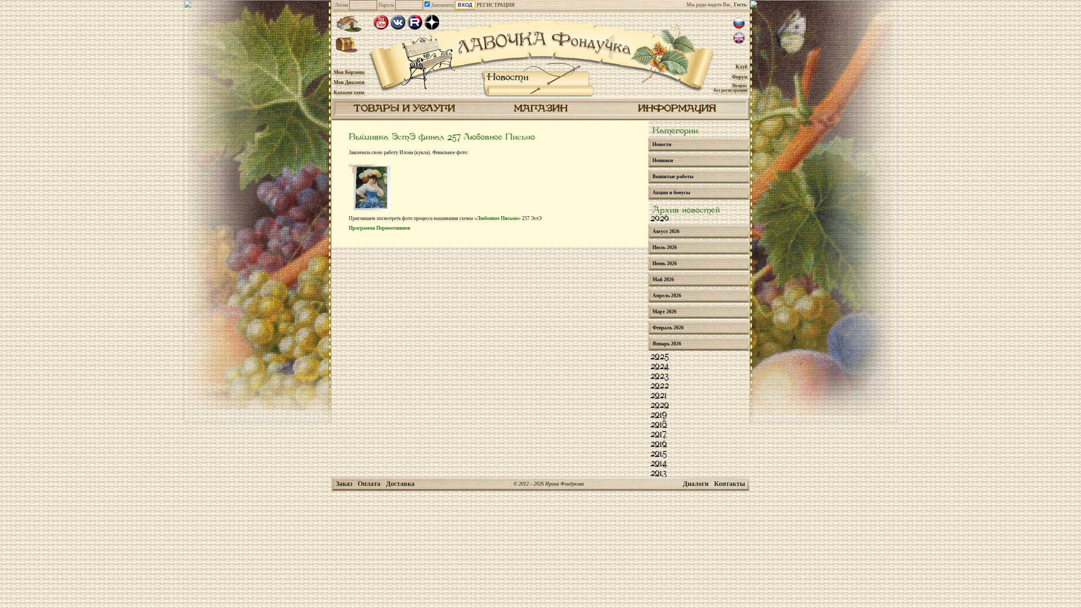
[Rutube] (414, 22)
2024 (659, 366)
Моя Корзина (349, 72)
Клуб (741, 67)
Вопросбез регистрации (730, 87)
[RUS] (739, 23)
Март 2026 (664, 312)
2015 (658, 454)
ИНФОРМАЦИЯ (677, 108)
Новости (508, 77)
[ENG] (739, 38)
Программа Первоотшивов (379, 228)
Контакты (729, 483)
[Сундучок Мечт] (347, 45)
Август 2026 (665, 231)
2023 (659, 376)
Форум (739, 77)
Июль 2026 (664, 247)
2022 (659, 386)
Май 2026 (663, 279)
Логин (341, 5)
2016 (658, 444)
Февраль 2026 (668, 328)
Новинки (662, 160)
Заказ (344, 483)
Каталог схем (349, 92)
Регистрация (496, 5)
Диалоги (696, 483)
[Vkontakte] (398, 22)
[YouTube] (381, 22)
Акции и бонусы (671, 192)
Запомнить (442, 5)
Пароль (386, 5)
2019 (658, 415)
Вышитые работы (672, 176)
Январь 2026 (666, 344)
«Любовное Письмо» (497, 218)
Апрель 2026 (666, 296)
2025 (659, 357)
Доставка (400, 483)
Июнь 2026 (664, 263)
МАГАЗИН (541, 108)
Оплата (369, 483)
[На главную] (349, 24)
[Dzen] (431, 22)
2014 (658, 463)
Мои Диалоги (349, 82)
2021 (658, 395)
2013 (658, 473)
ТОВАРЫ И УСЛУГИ (404, 108)
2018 (658, 425)
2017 (658, 434)
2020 (659, 405)
